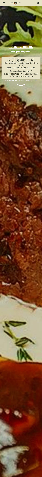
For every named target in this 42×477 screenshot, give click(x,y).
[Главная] (15, 3)
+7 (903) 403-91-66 (21, 60)
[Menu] (4, 2)
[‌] (38, 3)
